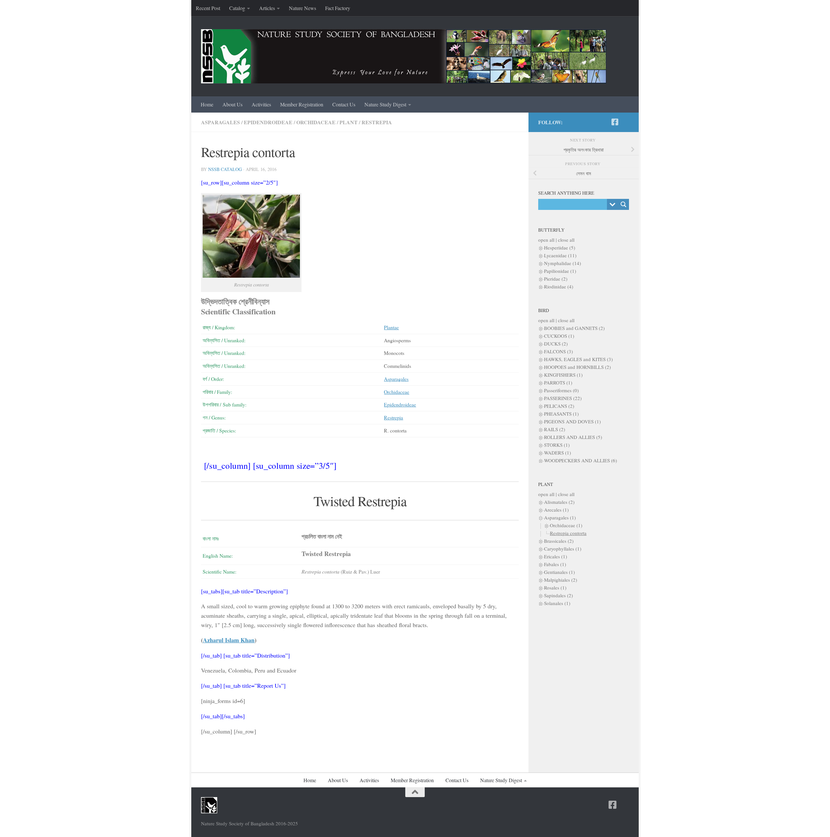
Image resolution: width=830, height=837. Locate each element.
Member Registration (301, 104)
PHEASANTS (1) (561, 413)
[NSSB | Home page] (403, 56)
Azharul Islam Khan (229, 640)
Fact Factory (337, 8)
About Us (232, 104)
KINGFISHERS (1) (563, 374)
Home (207, 104)
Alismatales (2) (559, 502)
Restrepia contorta (568, 533)
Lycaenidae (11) (560, 255)
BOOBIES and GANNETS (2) (574, 328)
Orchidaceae (316, 122)
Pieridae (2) (555, 278)
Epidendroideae (268, 122)
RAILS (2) (554, 429)
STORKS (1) (557, 445)
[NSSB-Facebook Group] (625, 122)
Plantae (391, 327)
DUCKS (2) (556, 343)
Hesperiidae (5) (559, 247)
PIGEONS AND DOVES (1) (572, 421)
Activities (261, 104)
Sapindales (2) (558, 595)
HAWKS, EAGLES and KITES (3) (578, 359)
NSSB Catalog (225, 169)
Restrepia (377, 122)
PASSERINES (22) (563, 398)
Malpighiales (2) (560, 579)
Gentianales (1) (559, 572)
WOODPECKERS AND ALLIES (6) (580, 460)
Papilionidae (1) (560, 271)
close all (566, 240)
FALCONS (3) (558, 351)
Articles (267, 8)
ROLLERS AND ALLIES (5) (573, 437)
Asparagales (220, 122)
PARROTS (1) (558, 382)
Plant (348, 122)
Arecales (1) (556, 509)
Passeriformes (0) (561, 390)
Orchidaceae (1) (566, 525)
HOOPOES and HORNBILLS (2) (577, 367)
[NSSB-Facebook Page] (615, 122)
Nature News (302, 8)
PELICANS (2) (559, 406)
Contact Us (343, 104)
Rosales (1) (555, 587)
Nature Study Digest (385, 104)
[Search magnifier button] (623, 204)
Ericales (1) (555, 556)
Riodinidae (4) (558, 286)
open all (546, 240)
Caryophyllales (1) (562, 548)
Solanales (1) (557, 603)
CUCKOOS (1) (559, 336)
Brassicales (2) (559, 541)
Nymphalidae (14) (562, 263)
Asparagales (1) (560, 517)
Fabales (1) (555, 564)
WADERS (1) (557, 452)
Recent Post (208, 8)
